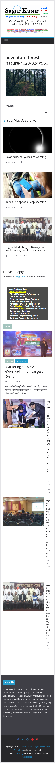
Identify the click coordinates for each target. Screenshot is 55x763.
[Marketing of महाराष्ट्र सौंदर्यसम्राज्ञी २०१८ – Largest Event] (27, 344)
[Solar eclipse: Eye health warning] (27, 128)
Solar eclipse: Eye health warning (26, 157)
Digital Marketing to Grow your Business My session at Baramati (26, 248)
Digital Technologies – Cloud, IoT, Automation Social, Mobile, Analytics (48, 528)
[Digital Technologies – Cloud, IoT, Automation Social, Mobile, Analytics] (23, 539)
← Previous (9, 105)
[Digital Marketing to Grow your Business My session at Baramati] (27, 218)
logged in (20, 276)
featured (9, 361)
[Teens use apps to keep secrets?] (27, 173)
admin (23, 382)
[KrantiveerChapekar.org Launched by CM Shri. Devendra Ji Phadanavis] (24, 447)
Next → (48, 112)
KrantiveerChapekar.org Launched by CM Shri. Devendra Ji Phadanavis (48, 438)
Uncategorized (21, 361)
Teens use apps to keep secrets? (26, 202)
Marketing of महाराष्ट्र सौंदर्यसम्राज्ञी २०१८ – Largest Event (24, 371)
